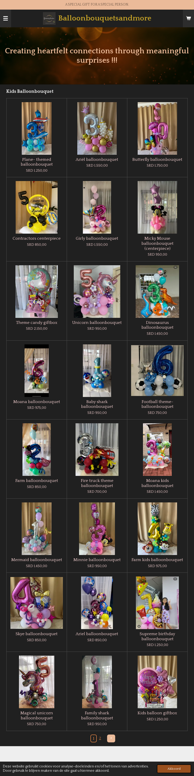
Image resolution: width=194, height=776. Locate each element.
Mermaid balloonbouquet (36, 560)
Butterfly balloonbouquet (157, 159)
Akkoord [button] (174, 768)
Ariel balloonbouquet (97, 634)
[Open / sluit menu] (5, 18)
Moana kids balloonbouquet (157, 483)
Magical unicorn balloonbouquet (36, 715)
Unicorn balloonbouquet (97, 322)
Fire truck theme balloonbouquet (97, 483)
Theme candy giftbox (36, 322)
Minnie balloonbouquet (97, 560)
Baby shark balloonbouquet (97, 404)
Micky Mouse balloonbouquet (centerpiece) (157, 243)
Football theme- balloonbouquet (157, 404)
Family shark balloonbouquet (97, 715)
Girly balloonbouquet (97, 238)
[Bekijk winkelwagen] (188, 18)
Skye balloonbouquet (37, 634)
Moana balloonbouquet (36, 402)
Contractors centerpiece (37, 238)
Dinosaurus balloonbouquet (157, 325)
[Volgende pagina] (111, 739)
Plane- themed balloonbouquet (37, 162)
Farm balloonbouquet (36, 480)
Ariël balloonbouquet (97, 159)
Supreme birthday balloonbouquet (157, 636)
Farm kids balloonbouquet (157, 560)
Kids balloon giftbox (157, 713)
